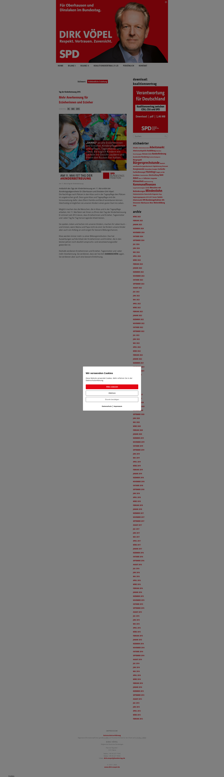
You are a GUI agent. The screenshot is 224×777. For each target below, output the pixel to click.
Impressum (118, 406)
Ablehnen (112, 393)
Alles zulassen (112, 387)
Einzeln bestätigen (112, 399)
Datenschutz (107, 406)
